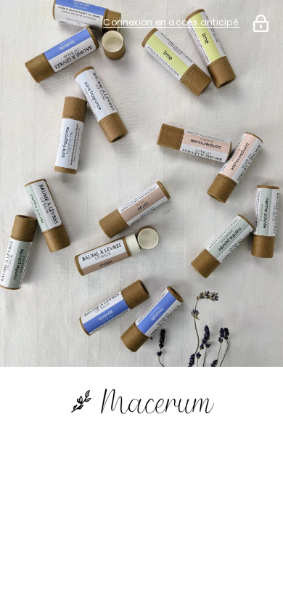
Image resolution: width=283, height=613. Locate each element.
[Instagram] (162, 460)
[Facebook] (121, 460)
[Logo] (141, 402)
